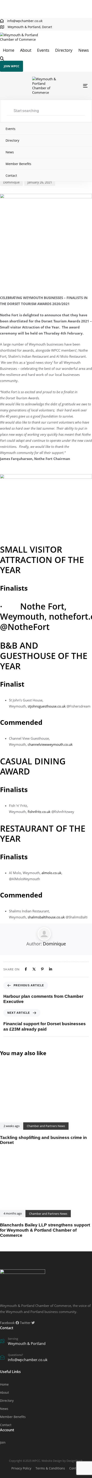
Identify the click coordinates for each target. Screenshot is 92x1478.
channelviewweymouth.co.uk (50, 744)
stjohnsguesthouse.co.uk (47, 706)
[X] (34, 969)
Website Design (52, 1461)
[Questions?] (46, 1358)
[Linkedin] (50, 969)
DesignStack (75, 1461)
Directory (63, 50)
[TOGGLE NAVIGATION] (74, 86)
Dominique (11, 182)
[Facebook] (25, 969)
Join (3, 1442)
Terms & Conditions (50, 1468)
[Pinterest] (42, 969)
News (83, 50)
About (25, 50)
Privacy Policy (21, 1468)
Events (43, 50)
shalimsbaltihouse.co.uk (46, 917)
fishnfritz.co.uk (39, 811)
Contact (11, 175)
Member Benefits (18, 164)
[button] (2, 59)
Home (8, 50)
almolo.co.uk (51, 873)
